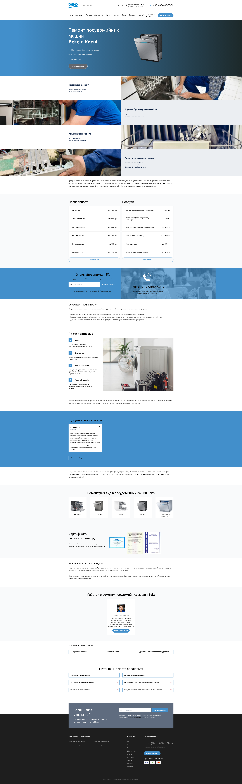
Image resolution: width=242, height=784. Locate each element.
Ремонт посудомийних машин (104, 745)
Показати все (94, 260)
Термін (124, 15)
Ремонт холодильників (101, 742)
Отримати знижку (108, 284)
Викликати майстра (121, 630)
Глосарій (132, 15)
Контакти (116, 15)
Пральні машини (79, 652)
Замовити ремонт (78, 66)
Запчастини (79, 15)
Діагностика (98, 15)
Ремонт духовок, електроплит (79, 745)
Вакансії (140, 15)
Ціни (71, 15)
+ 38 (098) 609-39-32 (163, 5)
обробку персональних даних (136, 717)
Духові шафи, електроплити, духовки (154, 652)
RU (122, 5)
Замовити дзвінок (165, 15)
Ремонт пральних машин (77, 742)
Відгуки (108, 15)
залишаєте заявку (77, 345)
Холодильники (113, 652)
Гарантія (89, 15)
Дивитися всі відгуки (78, 458)
